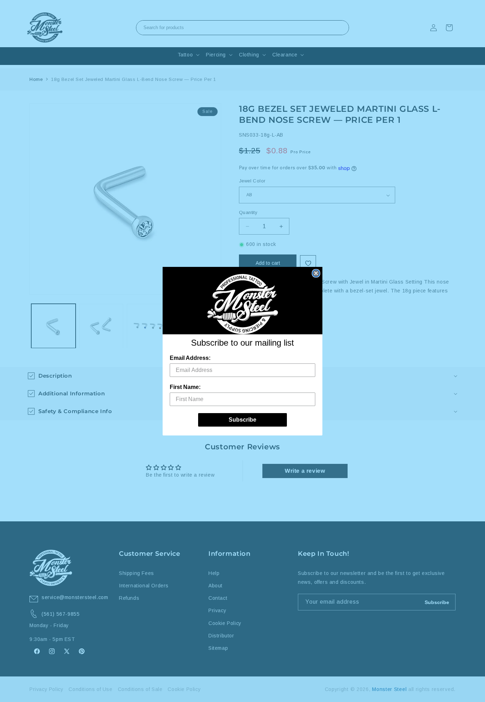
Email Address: (190, 358)
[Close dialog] (316, 273)
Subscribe (242, 420)
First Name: (185, 387)
